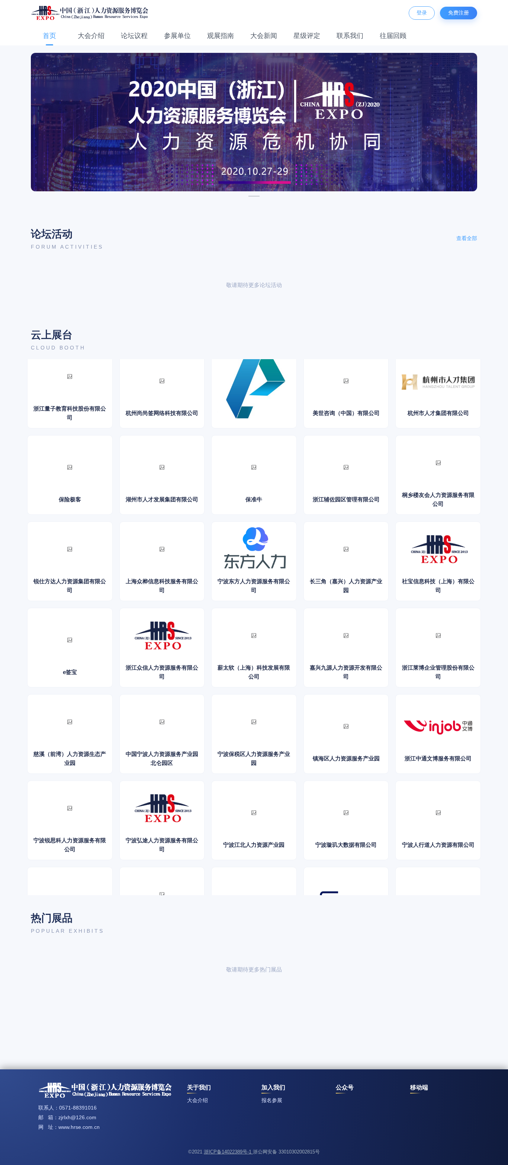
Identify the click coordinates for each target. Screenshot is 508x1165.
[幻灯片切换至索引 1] (254, 196)
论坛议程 (134, 35)
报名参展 (271, 1100)
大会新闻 (263, 35)
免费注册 (458, 13)
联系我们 (350, 35)
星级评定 (306, 35)
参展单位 (177, 35)
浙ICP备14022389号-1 (228, 1152)
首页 (49, 35)
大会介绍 (91, 35)
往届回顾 (393, 35)
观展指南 (220, 35)
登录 (422, 13)
